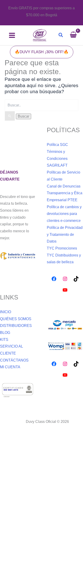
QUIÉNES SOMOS (15, 319)
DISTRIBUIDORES (16, 326)
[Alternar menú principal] (12, 35)
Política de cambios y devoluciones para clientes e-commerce (64, 214)
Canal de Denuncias (63, 186)
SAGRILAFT (57, 165)
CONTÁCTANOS (14, 360)
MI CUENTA (10, 367)
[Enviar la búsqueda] (10, 116)
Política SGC (57, 145)
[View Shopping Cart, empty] (75, 35)
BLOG (5, 333)
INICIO (5, 312)
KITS (4, 340)
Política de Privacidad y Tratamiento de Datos (65, 234)
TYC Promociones (62, 248)
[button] (61, 35)
